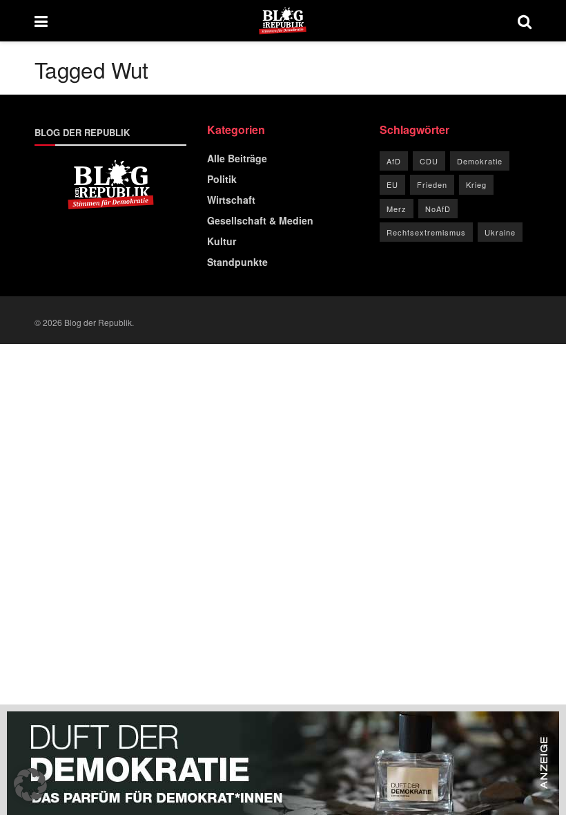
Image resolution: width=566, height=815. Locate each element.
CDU (429, 160)
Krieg (476, 184)
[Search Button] (524, 20)
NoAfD (438, 208)
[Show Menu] (41, 20)
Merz (397, 208)
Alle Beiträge (237, 158)
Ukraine (500, 232)
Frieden (432, 184)
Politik (222, 179)
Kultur (221, 241)
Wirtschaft (231, 200)
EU (392, 184)
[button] (30, 784)
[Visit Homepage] (282, 21)
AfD (394, 160)
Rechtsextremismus (426, 232)
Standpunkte (237, 262)
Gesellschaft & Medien (260, 220)
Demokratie (479, 160)
